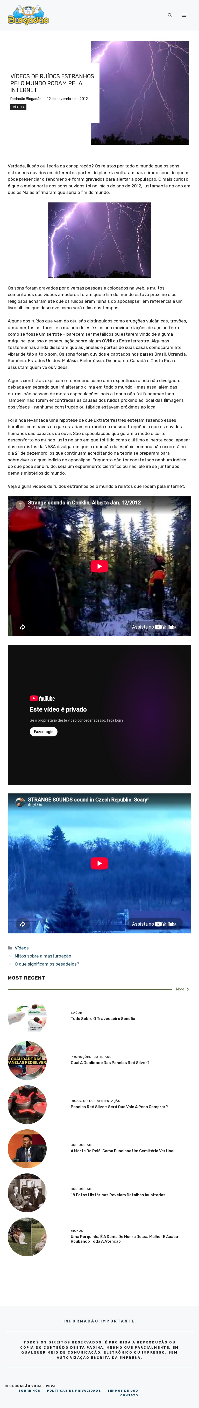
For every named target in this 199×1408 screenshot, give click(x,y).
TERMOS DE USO (122, 1390)
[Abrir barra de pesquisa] (170, 15)
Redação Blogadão (25, 99)
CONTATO (129, 1395)
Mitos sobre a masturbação (43, 956)
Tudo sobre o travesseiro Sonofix (103, 1018)
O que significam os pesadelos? (47, 964)
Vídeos (18, 107)
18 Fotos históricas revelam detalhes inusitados (118, 1195)
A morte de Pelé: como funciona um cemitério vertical (122, 1151)
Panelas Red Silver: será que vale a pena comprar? (119, 1106)
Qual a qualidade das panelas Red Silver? (110, 1062)
